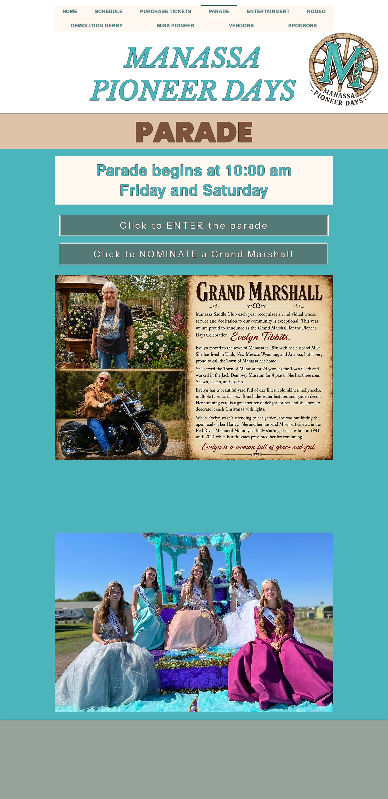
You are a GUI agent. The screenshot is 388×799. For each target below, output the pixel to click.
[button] (194, 622)
